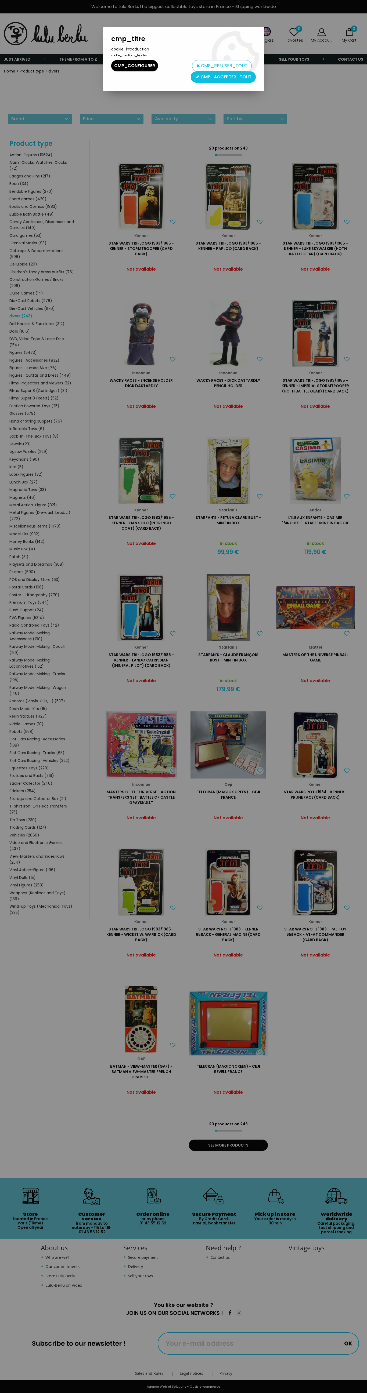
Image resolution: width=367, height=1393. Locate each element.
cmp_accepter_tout (225, 77)
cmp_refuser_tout (223, 66)
